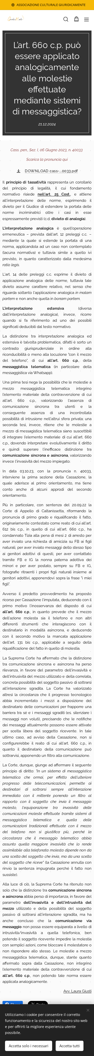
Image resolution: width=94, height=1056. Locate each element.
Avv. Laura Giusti (77, 991)
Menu (86, 19)
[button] (65, 19)
